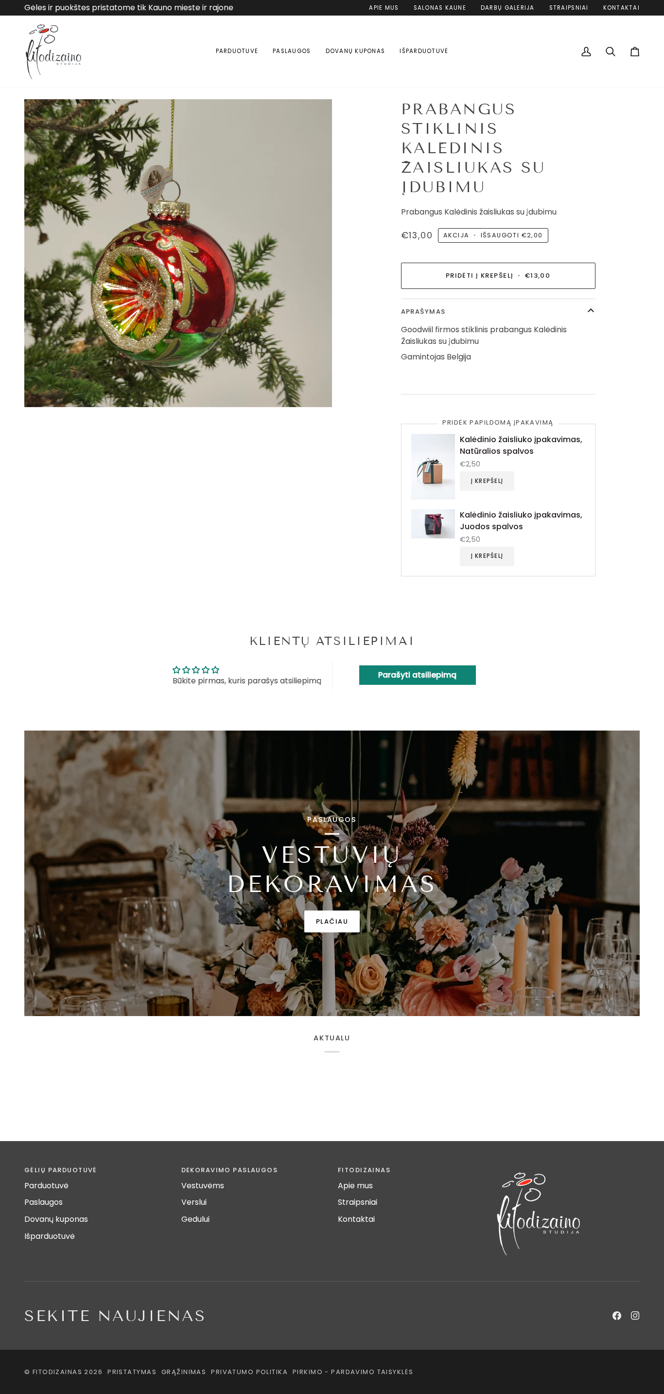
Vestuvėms (202, 1185)
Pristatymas (132, 1371)
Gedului (195, 1219)
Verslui (194, 1202)
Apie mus (355, 1185)
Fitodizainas (57, 1371)
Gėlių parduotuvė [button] (60, 1170)
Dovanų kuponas (56, 1219)
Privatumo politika (249, 1371)
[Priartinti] (178, 253)
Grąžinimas (183, 1371)
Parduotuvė (46, 1185)
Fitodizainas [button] (364, 1170)
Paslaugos (43, 1202)
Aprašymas (423, 311)
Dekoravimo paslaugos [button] (229, 1170)
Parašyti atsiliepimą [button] (417, 674)
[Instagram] (635, 1315)
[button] (237, 52)
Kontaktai (356, 1219)
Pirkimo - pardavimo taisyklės (353, 1371)
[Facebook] (616, 1315)
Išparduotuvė (49, 1236)
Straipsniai (357, 1202)
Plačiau (332, 921)
